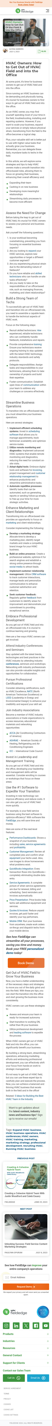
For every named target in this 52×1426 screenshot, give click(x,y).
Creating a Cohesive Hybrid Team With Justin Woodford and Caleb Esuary (24, 1194)
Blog (43, 51)
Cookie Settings (11, 1415)
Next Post (26, 1209)
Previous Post (26, 1159)
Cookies (7, 1404)
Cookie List (8, 1410)
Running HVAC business (21, 1149)
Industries (9, 1341)
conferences (12, 664)
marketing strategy (18, 1143)
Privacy (7, 1399)
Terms (6, 1394)
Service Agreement (12, 1388)
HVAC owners (30, 1136)
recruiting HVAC (33, 1146)
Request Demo (24, 1286)
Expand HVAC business (27, 1130)
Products (8, 1333)
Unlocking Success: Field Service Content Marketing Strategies (26, 1245)
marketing (30, 1139)
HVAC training (14, 1139)
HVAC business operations (22, 1133)
